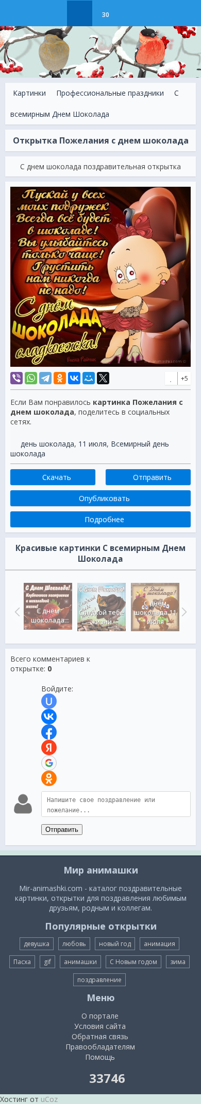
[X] (103, 378)
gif (47, 961)
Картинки (29, 93)
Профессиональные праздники (110, 93)
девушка (36, 943)
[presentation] (16, 612)
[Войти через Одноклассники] (49, 778)
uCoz (49, 1099)
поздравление (99, 979)
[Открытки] (53, 13)
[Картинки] (79, 13)
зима (178, 961)
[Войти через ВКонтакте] (49, 716)
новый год (115, 943)
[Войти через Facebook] (49, 732)
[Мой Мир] (88, 378)
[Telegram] (45, 378)
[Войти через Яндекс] (49, 747)
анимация (159, 943)
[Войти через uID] (49, 701)
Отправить (61, 829)
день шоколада (47, 444)
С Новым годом (133, 961)
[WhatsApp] (31, 378)
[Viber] (16, 378)
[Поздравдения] (131, 13)
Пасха (22, 961)
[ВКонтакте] (74, 378)
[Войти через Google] (49, 763)
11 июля (92, 444)
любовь (74, 943)
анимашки (80, 961)
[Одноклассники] (60, 378)
